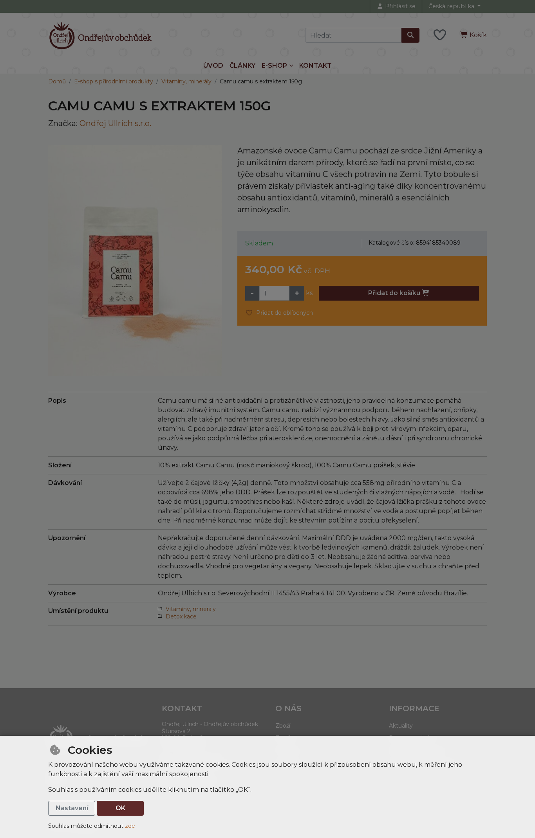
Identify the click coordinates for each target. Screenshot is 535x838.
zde (130, 825)
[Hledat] (410, 35)
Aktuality (401, 725)
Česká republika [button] (452, 6)
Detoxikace (181, 616)
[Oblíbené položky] (440, 35)
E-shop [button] (274, 65)
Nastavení (72, 808)
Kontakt (315, 65)
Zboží (282, 725)
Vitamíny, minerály (186, 81)
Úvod (213, 65)
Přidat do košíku (395, 293)
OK (120, 808)
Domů (57, 81)
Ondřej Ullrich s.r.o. (115, 123)
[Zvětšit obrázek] (135, 260)
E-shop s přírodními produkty (113, 81)
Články (242, 65)
